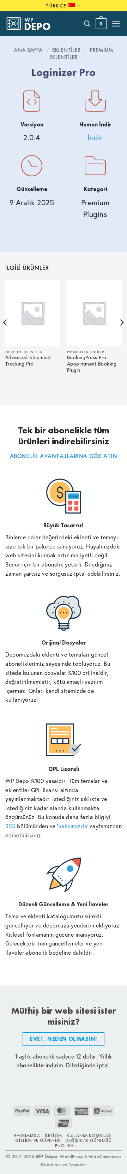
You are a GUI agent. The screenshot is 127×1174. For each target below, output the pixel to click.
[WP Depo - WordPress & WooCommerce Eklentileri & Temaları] (32, 23)
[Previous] (5, 336)
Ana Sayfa (28, 50)
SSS (10, 826)
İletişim (53, 1135)
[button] (101, 23)
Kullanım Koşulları (89, 1135)
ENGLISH (64, 1146)
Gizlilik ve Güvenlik (38, 1140)
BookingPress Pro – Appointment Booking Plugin (92, 364)
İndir (95, 137)
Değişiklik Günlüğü (89, 1140)
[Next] (121, 336)
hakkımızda (72, 826)
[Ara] (87, 24)
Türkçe (56, 5)
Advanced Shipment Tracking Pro (28, 361)
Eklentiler (66, 50)
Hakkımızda (26, 1135)
